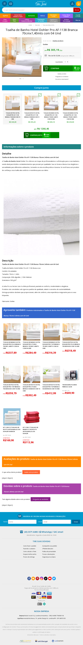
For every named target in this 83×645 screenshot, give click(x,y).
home (30, 25)
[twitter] (54, 578)
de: (63, 391)
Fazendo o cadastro (29, 549)
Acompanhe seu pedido (49, 546)
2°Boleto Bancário (47, 549)
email (40, 522)
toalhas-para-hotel (48, 25)
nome (5, 522)
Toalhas (37, 25)
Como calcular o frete (29, 551)
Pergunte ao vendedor (40, 499)
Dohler (45, 44)
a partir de (6, 438)
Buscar (77, 10)
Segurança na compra (48, 557)
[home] (41, 5)
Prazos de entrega (29, 557)
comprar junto (36, 135)
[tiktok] (45, 578)
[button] (20, 78)
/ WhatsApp (45, 532)
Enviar (76, 522)
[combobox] (41, 9)
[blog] (33, 578)
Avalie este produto (31, 472)
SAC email (58, 532)
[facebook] (29, 578)
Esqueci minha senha (29, 554)
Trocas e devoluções (48, 554)
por (4, 353)
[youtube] (50, 578)
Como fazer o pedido (29, 546)
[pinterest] (37, 578)
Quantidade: (59, 62)
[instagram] (41, 578)
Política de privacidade (49, 551)
